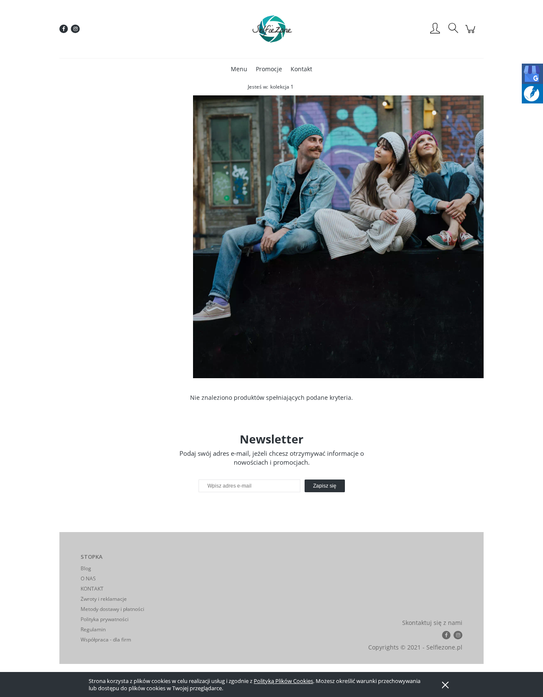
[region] (271, 236)
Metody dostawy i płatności (112, 609)
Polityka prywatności (105, 619)
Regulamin (93, 629)
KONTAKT (92, 588)
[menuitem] (239, 69)
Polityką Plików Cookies (283, 681)
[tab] (266, 371)
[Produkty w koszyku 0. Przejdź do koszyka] (471, 33)
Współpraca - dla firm (106, 639)
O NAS (88, 578)
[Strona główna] (271, 29)
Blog (86, 568)
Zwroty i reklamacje (104, 598)
